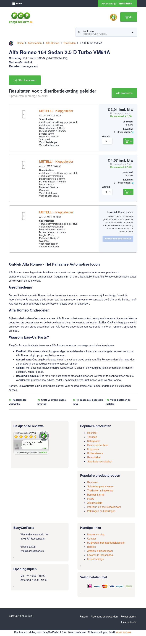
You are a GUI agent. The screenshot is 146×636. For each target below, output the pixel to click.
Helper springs (95, 559)
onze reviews (123, 632)
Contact (91, 538)
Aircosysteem (94, 502)
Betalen (91, 546)
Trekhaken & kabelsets (100, 490)
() (130, 17)
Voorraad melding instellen (118, 238)
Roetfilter (92, 433)
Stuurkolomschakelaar (99, 461)
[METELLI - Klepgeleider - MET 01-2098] (24, 218)
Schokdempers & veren (100, 486)
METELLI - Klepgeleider (56, 110)
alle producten (124, 93)
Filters (90, 498)
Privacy (84, 616)
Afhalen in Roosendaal (100, 551)
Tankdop (92, 437)
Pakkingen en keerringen (101, 511)
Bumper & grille (96, 494)
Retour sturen (128, 616)
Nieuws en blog (96, 534)
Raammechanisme (97, 445)
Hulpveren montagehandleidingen (106, 542)
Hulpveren (93, 449)
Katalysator (93, 441)
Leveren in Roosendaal (100, 555)
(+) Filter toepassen (25, 80)
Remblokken (94, 457)
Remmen (92, 482)
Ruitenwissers (95, 453)
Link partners (128, 622)
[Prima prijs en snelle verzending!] (31, 442)
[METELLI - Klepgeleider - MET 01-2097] (24, 167)
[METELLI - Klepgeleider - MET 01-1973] (24, 117)
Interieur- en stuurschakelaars (104, 507)
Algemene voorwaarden (104, 616)
